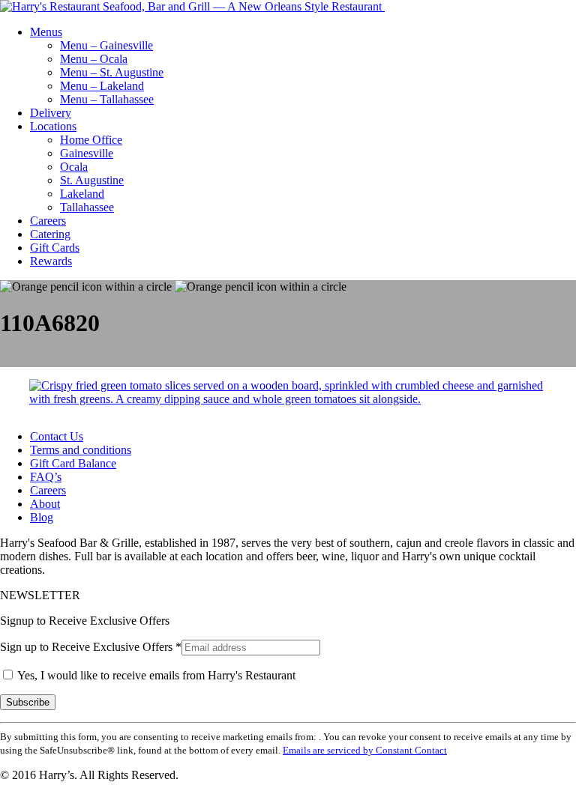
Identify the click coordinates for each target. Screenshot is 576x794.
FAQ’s (46, 476)
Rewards (51, 261)
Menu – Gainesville (106, 45)
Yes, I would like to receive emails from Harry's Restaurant (155, 675)
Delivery (50, 112)
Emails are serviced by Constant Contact (365, 750)
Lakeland (82, 193)
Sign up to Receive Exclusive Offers (91, 646)
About (45, 503)
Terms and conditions (80, 449)
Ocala (74, 166)
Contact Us (56, 436)
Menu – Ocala (94, 58)
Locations (53, 126)
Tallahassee (87, 207)
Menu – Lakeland (102, 85)
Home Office (91, 139)
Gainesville (86, 153)
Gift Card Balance (73, 463)
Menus (46, 31)
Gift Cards (55, 247)
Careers (48, 220)
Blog (41, 517)
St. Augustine (92, 180)
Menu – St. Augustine (112, 72)
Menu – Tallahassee (107, 99)
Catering (50, 234)
